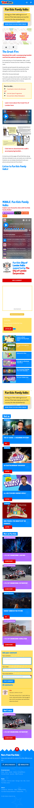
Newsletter (24, 765)
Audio (10, 772)
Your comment (6, 656)
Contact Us (4, 789)
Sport (6, 772)
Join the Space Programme (14, 93)
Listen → (8, 471)
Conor (28, 781)
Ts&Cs (15, 789)
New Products (19, 774)
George (18, 781)
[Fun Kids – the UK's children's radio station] (8, 2)
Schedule (3, 781)
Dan (21, 781)
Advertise (10, 789)
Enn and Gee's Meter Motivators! (16, 96)
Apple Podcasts (8, 213)
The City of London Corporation (21, 271)
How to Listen (11, 781)
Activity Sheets (5, 774)
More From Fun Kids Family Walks (15, 24)
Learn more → (9, 561)
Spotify (18, 213)
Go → (6, 443)
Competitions (21, 772)
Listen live (8, 329)
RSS (5, 216)
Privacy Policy (22, 789)
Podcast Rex (20, 791)
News (2, 772)
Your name (5, 667)
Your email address (7, 674)
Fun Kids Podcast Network (8, 791)
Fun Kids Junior (5, 783)
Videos (15, 772)
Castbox (25, 213)
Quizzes (12, 774)
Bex (25, 781)
